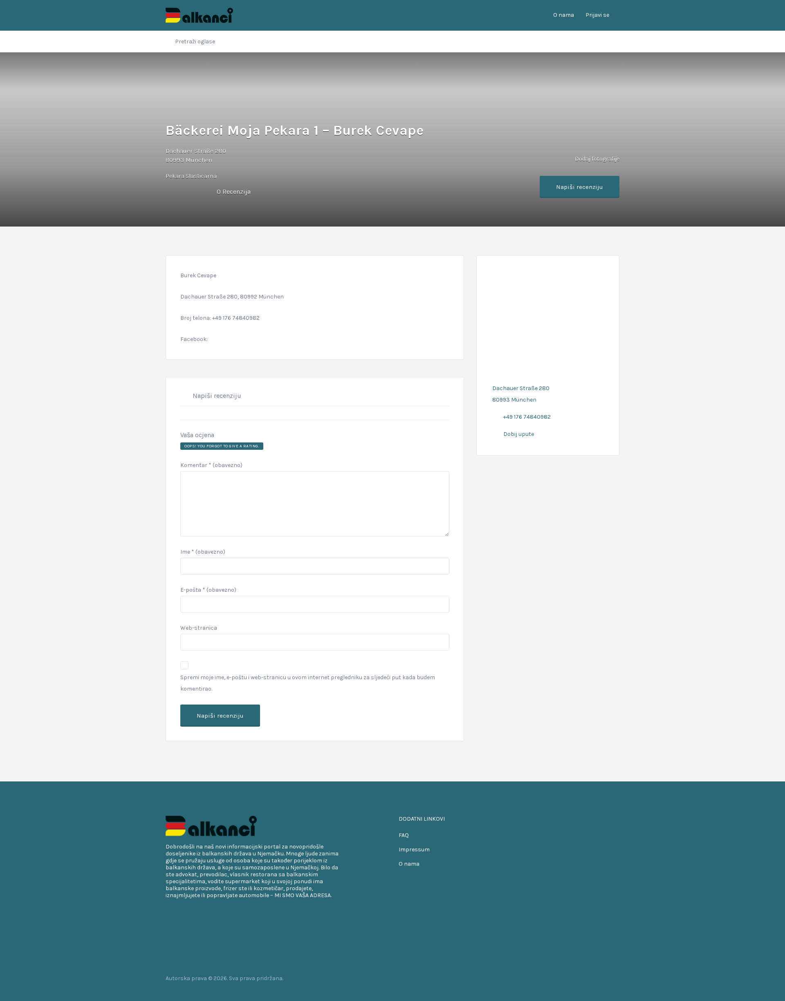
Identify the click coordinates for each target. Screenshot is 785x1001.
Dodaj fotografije (596, 158)
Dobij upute (518, 434)
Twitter (589, 978)
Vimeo (615, 978)
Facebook (576, 978)
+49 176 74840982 (527, 416)
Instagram (602, 978)
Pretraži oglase (195, 41)
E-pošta (208, 589)
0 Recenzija (234, 191)
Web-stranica (198, 627)
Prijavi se (597, 14)
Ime (202, 551)
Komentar (211, 465)
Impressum (414, 849)
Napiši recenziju (579, 187)
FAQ (404, 835)
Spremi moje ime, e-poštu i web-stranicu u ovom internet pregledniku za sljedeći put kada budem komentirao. (307, 683)
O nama (563, 14)
